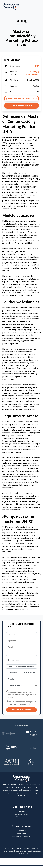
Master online (21, 833)
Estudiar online (21, 811)
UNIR (37, 66)
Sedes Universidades (21, 814)
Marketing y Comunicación (32, 73)
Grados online (21, 831)
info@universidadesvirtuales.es (30, 851)
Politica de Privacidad (23, 848)
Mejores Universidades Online (21, 836)
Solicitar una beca (21, 817)
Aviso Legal (34, 848)
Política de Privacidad (20, 691)
